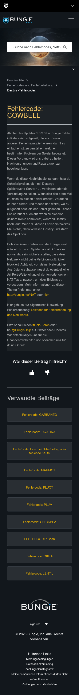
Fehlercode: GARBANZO (39, 414)
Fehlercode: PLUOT (39, 487)
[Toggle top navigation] (73, 6)
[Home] (28, 20)
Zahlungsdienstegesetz (39, 669)
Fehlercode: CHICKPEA (39, 522)
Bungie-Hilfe (15, 80)
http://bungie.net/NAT (21, 294)
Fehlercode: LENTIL (39, 573)
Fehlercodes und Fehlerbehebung (30, 85)
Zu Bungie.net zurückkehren (39, 684)
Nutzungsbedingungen (39, 659)
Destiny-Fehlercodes (21, 90)
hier (46, 294)
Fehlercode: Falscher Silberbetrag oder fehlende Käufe (39, 451)
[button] (71, 20)
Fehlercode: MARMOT (39, 470)
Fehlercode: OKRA (40, 556)
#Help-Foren (41, 324)
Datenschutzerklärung (39, 664)
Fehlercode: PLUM (39, 504)
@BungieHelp (21, 330)
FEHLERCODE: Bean (39, 539)
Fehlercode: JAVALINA (39, 432)
